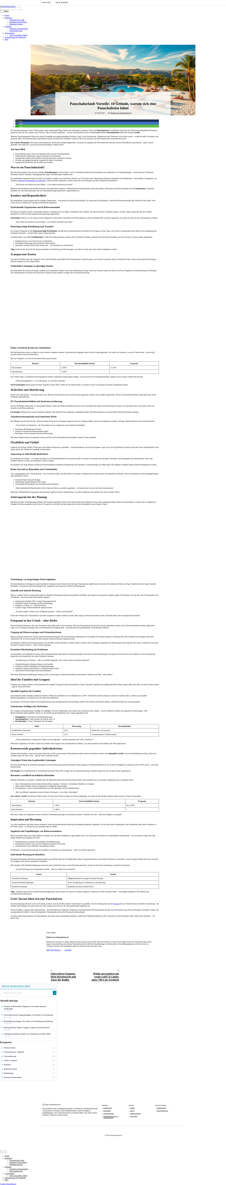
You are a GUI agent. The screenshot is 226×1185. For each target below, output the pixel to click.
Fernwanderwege (15, 31)
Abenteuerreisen (9, 1048)
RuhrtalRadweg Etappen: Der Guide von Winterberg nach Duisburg (28, 1021)
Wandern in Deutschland (18, 29)
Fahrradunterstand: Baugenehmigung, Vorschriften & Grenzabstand (28, 1015)
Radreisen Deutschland (18, 22)
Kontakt (46, 2)
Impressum (161, 1108)
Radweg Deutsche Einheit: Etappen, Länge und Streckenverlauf (26, 1027)
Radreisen (8, 18)
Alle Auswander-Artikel (18, 35)
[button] (19, 121)
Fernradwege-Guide (16, 20)
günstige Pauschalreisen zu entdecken (32, 181)
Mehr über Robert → (54, 950)
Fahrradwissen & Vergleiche (15, 37)
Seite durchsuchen (16, 986)
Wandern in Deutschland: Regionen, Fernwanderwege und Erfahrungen (25, 1008)
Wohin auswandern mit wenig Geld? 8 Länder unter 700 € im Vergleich (105, 976)
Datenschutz (162, 1111)
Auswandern (9, 33)
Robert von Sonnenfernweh (121, 113)
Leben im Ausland (10, 1060)
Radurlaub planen (10, 1069)
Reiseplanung (8, 1073)
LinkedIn (68, 950)
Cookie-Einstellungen (8, 1184)
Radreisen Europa (16, 24)
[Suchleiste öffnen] (2, 44)
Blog (6, 39)
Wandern (8, 26)
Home (7, 15)
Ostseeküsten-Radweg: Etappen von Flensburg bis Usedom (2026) (27, 1034)
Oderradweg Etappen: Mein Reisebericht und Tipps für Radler (63, 976)
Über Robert (62, 2)
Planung (116, 904)
